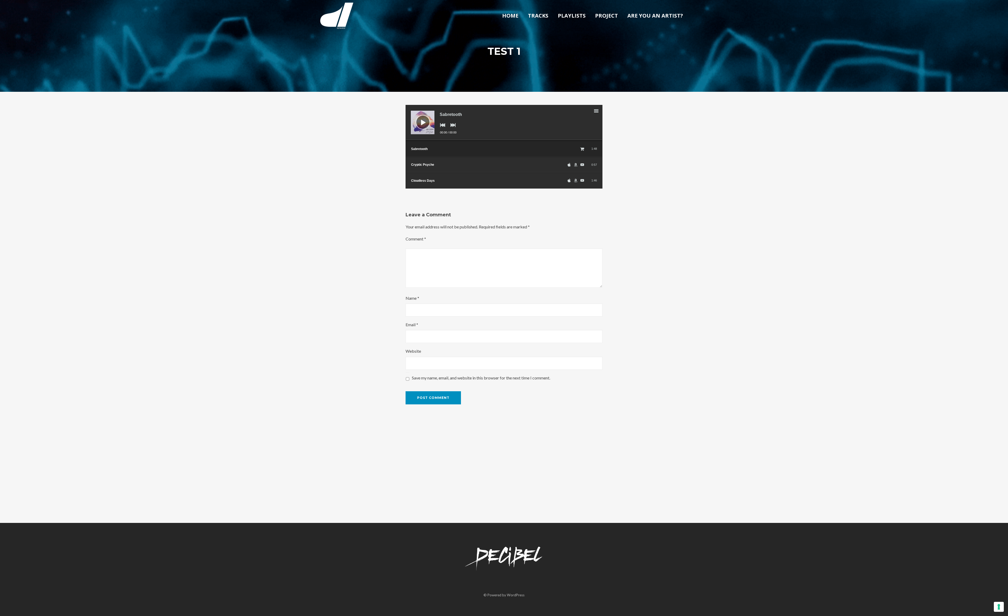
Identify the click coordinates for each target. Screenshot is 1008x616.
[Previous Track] (441, 128)
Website (413, 351)
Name (412, 298)
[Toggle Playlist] (600, 111)
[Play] (419, 118)
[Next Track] (451, 128)
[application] (504, 123)
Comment (416, 238)
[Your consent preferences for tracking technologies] (999, 607)
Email (412, 324)
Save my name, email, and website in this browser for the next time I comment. (481, 377)
